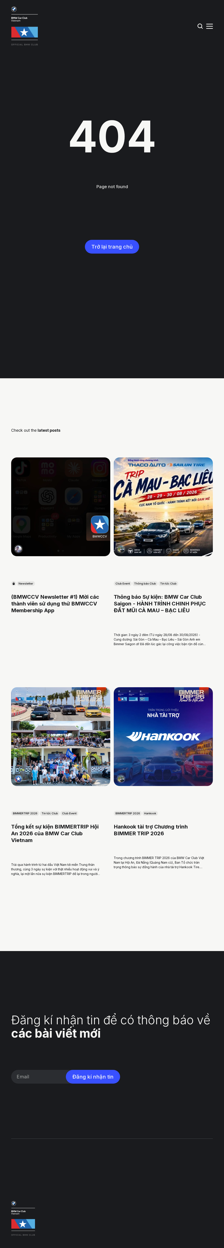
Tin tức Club (168, 583)
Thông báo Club (145, 583)
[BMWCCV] (18, 779)
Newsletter (26, 583)
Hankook (150, 813)
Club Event (123, 583)
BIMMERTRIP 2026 (25, 813)
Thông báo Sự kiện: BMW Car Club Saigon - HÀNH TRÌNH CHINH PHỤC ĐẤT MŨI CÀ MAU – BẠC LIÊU (160, 604)
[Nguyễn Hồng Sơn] (121, 549)
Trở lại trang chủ (112, 247)
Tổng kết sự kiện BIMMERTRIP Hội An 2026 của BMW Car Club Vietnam (55, 833)
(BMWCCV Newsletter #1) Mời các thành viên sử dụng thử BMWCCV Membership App (55, 604)
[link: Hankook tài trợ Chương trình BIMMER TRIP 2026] (163, 784)
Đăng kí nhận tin (93, 1077)
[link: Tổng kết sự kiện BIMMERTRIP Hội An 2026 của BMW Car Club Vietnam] (60, 784)
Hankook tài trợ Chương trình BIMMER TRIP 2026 (151, 830)
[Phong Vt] (18, 549)
